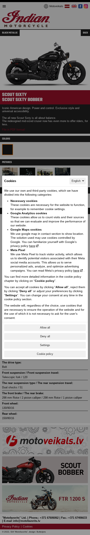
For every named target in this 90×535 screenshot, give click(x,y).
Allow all (45, 327)
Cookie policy (45, 353)
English (76, 180)
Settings (45, 345)
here (32, 246)
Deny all (45, 336)
